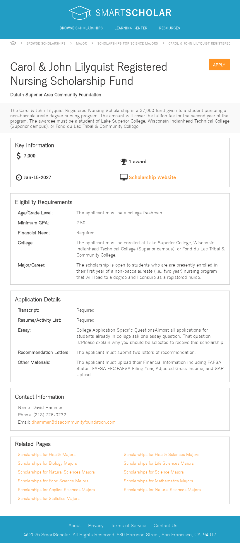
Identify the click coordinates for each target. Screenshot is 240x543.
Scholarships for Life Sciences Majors (159, 462)
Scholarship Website (152, 177)
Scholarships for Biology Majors (47, 462)
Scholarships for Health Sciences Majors (161, 454)
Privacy (95, 525)
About (74, 525)
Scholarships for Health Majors (47, 454)
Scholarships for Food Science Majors (53, 480)
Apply (219, 64)
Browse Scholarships (81, 27)
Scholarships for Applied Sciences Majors (56, 489)
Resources (169, 27)
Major (81, 43)
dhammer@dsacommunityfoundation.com (74, 421)
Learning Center (131, 27)
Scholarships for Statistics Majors (49, 498)
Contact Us (165, 525)
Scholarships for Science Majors (127, 43)
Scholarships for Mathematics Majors (158, 480)
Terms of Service (128, 525)
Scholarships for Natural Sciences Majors (56, 471)
